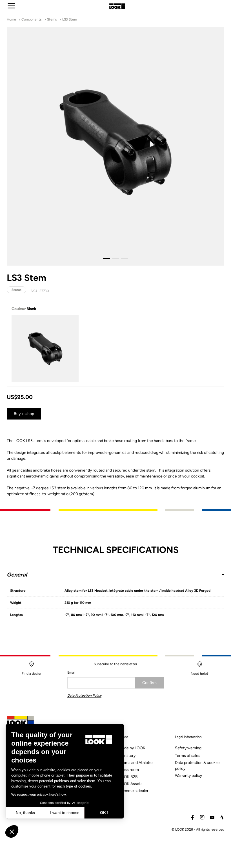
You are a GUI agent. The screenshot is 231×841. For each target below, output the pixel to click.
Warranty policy (188, 775)
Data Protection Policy (84, 696)
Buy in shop (24, 413)
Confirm (149, 682)
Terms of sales (187, 755)
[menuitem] (140, 770)
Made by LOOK (132, 748)
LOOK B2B (128, 776)
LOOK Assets (131, 783)
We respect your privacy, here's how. (38, 795)
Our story (127, 755)
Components (31, 19)
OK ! (104, 812)
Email (71, 672)
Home (11, 19)
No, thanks (25, 812)
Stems (52, 19)
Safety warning (188, 748)
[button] (115, 572)
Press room (129, 769)
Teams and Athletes (136, 762)
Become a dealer (133, 790)
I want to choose (64, 812)
